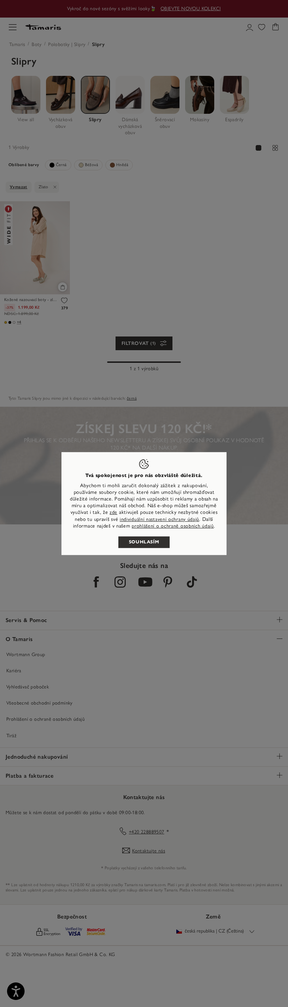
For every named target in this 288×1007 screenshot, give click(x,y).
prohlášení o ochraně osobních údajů (173, 526)
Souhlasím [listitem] (144, 542)
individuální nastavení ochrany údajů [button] (159, 519)
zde (113, 513)
